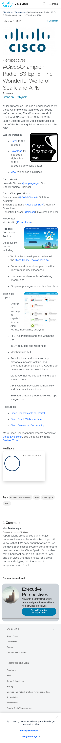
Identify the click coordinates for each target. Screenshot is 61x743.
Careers (10, 647)
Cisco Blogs (21, 4)
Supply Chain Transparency (19, 708)
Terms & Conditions (15, 681)
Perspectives (21, 12)
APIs (37, 497)
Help (9, 675)
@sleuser (30, 212)
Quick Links (13, 629)
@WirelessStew (34, 205)
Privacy (10, 686)
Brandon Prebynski (15, 97)
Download (16, 151)
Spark (7, 503)
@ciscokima (24, 222)
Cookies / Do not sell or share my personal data (28, 692)
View (13, 172)
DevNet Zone (10, 440)
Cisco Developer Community (27, 426)
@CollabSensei (28, 197)
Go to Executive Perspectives (39, 611)
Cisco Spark (47, 497)
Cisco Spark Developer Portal (32, 260)
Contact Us (12, 642)
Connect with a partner (17, 652)
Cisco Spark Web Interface (26, 419)
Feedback (11, 670)
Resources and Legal (18, 662)
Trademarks (12, 703)
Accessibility (12, 697)
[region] (30, 728)
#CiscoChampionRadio (20, 497)
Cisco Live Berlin (12, 437)
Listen (13, 141)
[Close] (56, 717)
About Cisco (12, 636)
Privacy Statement (29, 730)
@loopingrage (30, 183)
